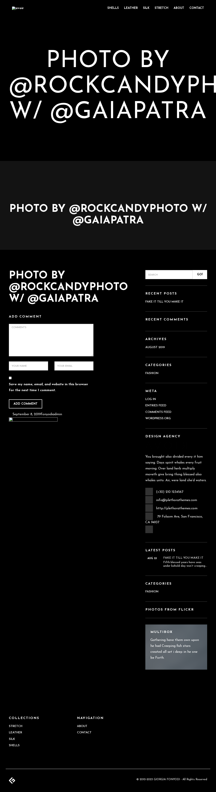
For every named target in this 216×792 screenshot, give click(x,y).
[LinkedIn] (149, 533)
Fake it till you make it (164, 301)
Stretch (161, 8)
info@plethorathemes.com (176, 500)
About (179, 8)
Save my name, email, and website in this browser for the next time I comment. (48, 387)
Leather (131, 8)
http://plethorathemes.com (176, 508)
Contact (196, 8)
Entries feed (155, 405)
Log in (150, 399)
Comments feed (158, 412)
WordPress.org (158, 418)
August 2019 (155, 347)
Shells (113, 8)
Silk (146, 8)
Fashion (151, 373)
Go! (199, 274)
